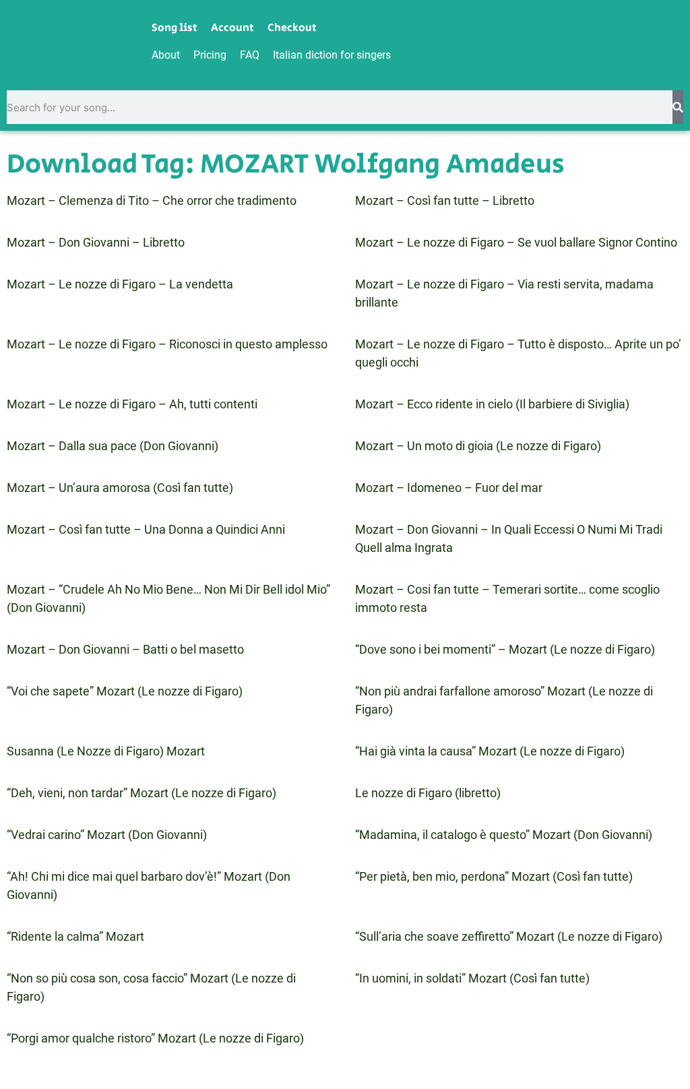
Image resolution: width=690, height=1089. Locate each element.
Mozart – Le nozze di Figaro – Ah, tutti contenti (132, 404)
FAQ (249, 55)
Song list (174, 28)
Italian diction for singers (332, 55)
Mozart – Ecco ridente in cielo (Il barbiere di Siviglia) (492, 404)
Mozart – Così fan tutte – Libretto (444, 200)
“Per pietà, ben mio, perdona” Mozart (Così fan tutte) (494, 876)
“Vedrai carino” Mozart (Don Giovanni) (107, 835)
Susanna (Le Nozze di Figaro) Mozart (106, 751)
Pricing (209, 55)
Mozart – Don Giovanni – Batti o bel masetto (125, 649)
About (166, 55)
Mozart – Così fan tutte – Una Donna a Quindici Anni (146, 529)
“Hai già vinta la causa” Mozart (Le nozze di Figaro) (490, 751)
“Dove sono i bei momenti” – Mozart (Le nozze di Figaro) (505, 649)
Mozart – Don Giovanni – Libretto (96, 242)
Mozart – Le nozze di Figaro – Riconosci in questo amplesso (167, 344)
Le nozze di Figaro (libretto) (428, 793)
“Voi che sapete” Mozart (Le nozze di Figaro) (125, 691)
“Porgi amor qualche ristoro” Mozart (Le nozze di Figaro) (155, 1038)
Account (232, 28)
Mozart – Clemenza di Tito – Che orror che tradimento (151, 200)
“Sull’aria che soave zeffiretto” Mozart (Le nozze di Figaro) (508, 936)
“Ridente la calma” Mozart (75, 936)
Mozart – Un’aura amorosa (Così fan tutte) (120, 487)
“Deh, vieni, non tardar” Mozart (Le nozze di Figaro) (141, 793)
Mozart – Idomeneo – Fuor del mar (448, 487)
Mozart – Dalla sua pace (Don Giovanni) (112, 446)
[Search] (677, 107)
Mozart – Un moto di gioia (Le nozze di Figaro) (478, 446)
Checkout (292, 28)
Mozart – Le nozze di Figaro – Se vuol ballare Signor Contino (516, 242)
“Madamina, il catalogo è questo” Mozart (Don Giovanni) (503, 835)
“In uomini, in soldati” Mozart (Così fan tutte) (472, 978)
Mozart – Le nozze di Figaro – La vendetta (120, 284)
